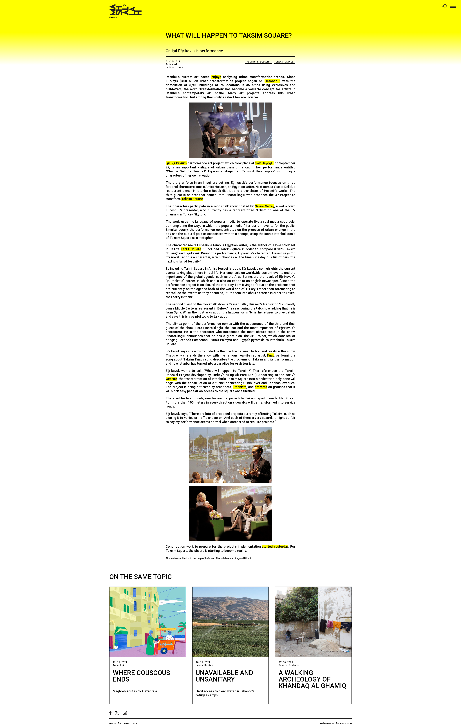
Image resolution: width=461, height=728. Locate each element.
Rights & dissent (258, 61)
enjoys (216, 77)
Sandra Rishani (289, 665)
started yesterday (275, 546)
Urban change (285, 61)
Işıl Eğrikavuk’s (176, 163)
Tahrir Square (191, 249)
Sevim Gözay (264, 206)
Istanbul (171, 64)
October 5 (272, 81)
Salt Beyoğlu (264, 163)
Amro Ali (118, 665)
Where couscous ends (141, 676)
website (171, 379)
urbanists (239, 387)
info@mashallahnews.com (336, 723)
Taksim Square (192, 199)
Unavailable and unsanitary (224, 676)
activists (261, 387)
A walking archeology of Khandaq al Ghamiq (312, 679)
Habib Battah (204, 665)
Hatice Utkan (174, 67)
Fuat (270, 355)
